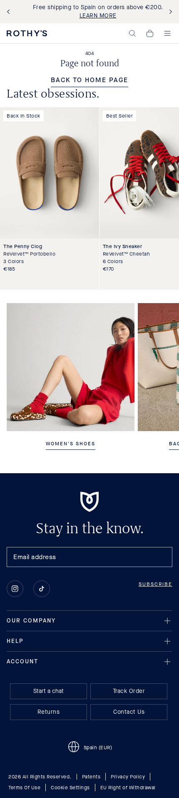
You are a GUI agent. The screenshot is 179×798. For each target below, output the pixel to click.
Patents (91, 776)
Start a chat (48, 691)
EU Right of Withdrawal (128, 787)
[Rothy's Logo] (27, 33)
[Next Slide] (169, 11)
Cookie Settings (70, 787)
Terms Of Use (24, 787)
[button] (132, 33)
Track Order (129, 691)
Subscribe (155, 584)
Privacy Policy (128, 776)
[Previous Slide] (10, 11)
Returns (48, 712)
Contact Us (128, 712)
